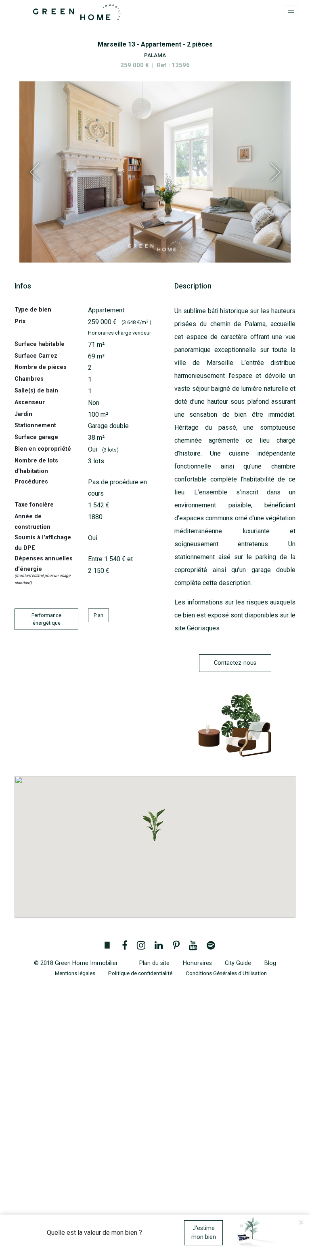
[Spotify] (211, 946)
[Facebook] (124, 946)
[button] (155, 825)
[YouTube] (193, 946)
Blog (270, 963)
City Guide (238, 963)
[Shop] (107, 946)
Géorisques (203, 628)
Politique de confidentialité (140, 973)
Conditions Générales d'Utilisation (226, 973)
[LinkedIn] (159, 946)
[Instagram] (141, 946)
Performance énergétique (46, 619)
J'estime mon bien (203, 1232)
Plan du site (154, 963)
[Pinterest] (176, 946)
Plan (98, 615)
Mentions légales (75, 973)
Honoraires (197, 963)
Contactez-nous (235, 662)
